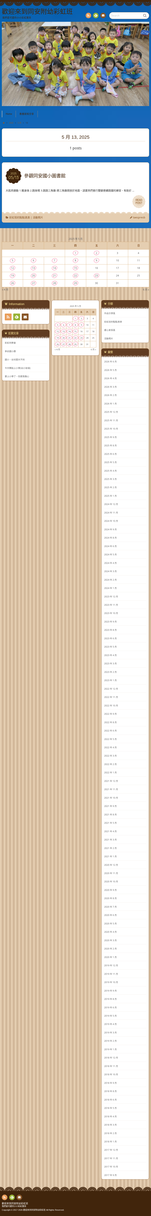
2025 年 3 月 (110, 479)
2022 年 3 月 (110, 755)
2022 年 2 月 (110, 764)
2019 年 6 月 (110, 1007)
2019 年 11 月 (111, 973)
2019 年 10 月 (111, 982)
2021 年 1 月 (110, 856)
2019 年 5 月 (110, 1015)
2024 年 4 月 (110, 562)
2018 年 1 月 (110, 1141)
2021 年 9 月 (110, 806)
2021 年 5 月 (110, 822)
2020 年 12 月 (111, 864)
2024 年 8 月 (110, 537)
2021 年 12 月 (111, 780)
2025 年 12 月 (111, 411)
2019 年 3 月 (110, 1032)
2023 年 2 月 (110, 671)
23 (96, 275)
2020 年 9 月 (110, 889)
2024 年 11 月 (111, 512)
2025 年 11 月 (111, 420)
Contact (103, 15)
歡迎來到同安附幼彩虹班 (15, 1203)
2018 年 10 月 (111, 1074)
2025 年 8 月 (110, 445)
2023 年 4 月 (110, 655)
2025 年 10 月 (111, 428)
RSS (88, 15)
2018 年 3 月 (110, 1124)
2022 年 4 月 (110, 747)
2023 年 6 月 (110, 638)
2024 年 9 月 (110, 529)
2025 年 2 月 (110, 487)
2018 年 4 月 (110, 1116)
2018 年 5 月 (110, 1107)
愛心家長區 (109, 329)
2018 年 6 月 (110, 1099)
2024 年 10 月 (111, 520)
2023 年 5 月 (110, 646)
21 (54, 275)
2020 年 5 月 (110, 923)
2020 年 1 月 (110, 957)
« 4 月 (5, 289)
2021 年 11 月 (111, 789)
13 (33, 268)
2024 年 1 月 (110, 588)
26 (12, 283)
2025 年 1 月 (110, 495)
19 (12, 275)
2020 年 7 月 (110, 906)
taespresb (139, 217)
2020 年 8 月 (110, 898)
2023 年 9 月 (110, 621)
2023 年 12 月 (111, 596)
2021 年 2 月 (110, 848)
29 (75, 283)
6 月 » (146, 289)
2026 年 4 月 (110, 378)
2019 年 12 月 (111, 965)
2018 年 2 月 (110, 1133)
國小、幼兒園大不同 (15, 359)
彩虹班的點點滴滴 (19, 217)
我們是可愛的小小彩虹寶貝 (14, 1206)
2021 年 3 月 (110, 839)
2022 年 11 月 (111, 697)
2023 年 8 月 (110, 629)
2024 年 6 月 (110, 546)
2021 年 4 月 (110, 831)
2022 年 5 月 (110, 739)
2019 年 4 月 (110, 1024)
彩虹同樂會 (10, 342)
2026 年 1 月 (110, 403)
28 (54, 283)
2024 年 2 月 (110, 579)
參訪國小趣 (10, 351)
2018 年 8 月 (110, 1091)
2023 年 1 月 (110, 680)
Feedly (96, 15)
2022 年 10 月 (111, 705)
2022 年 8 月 (110, 722)
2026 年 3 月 (110, 386)
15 (75, 268)
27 (33, 283)
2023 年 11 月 (111, 604)
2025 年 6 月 (110, 453)
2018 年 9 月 (110, 1082)
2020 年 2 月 (110, 948)
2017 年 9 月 (110, 1175)
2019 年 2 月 (110, 1040)
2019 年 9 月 (110, 990)
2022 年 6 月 (110, 730)
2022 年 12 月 (111, 688)
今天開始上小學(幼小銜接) (18, 368)
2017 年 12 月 (111, 1149)
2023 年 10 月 (111, 613)
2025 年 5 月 (110, 462)
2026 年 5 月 (110, 370)
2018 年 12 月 (111, 1057)
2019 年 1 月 (110, 1049)
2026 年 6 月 (110, 361)
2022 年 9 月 (110, 713)
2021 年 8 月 (110, 814)
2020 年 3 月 (110, 940)
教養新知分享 (27, 114)
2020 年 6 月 (110, 915)
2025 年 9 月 (110, 437)
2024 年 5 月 (110, 554)
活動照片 (38, 217)
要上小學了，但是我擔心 (17, 376)
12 (12, 268)
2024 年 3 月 (110, 571)
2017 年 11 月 (111, 1158)
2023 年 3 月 (110, 663)
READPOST (139, 201)
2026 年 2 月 (110, 395)
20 (33, 275)
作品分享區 (109, 313)
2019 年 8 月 (110, 998)
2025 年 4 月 (110, 470)
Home (9, 114)
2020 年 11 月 (111, 873)
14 (54, 268)
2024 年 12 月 (111, 504)
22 (75, 275)
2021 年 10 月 (111, 797)
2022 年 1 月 (110, 772)
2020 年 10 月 (111, 881)
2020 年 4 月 (110, 931)
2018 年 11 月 (111, 1066)
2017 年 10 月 (111, 1166)
